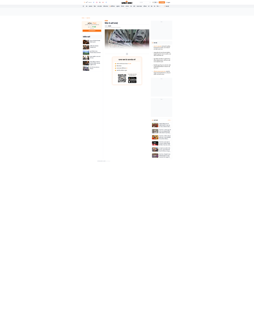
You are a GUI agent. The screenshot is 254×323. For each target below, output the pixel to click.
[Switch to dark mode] (155, 2)
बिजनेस (122, 6)
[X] (100, 2)
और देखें (169, 120)
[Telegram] (106, 2)
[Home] (127, 2)
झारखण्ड (90, 6)
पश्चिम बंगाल (105, 6)
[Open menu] (83, 6)
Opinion (88, 18)
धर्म (148, 6)
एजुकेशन (118, 6)
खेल (151, 6)
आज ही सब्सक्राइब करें (92, 30)
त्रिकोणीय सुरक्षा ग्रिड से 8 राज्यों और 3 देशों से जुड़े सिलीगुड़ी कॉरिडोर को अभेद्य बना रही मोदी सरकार (162, 66)
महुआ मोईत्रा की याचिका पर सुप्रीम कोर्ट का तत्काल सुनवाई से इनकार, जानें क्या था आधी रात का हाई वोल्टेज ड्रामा (162, 60)
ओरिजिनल (113, 6)
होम (86, 6)
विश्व (158, 6)
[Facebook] (94, 2)
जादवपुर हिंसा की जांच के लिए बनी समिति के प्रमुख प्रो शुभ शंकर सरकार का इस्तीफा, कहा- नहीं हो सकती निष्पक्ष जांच (162, 54)
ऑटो (134, 6)
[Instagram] (97, 2)
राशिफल (145, 6)
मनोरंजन (127, 6)
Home (83, 18)
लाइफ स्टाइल (139, 6)
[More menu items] (160, 6)
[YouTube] (103, 2)
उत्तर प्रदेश (99, 6)
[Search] (150, 2)
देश (154, 6)
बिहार (95, 6)
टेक (131, 6)
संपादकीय (109, 26)
